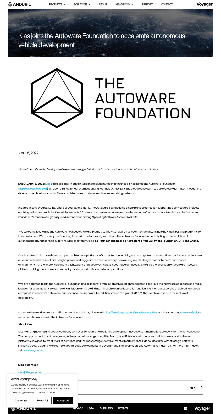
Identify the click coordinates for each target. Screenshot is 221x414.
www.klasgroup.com (34, 350)
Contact (166, 4)
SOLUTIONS (80, 4)
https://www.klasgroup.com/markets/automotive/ (131, 312)
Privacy (78, 408)
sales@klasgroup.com (29, 372)
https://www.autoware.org (33, 188)
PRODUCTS (55, 4)
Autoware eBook (188, 312)
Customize (21, 400)
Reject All (42, 400)
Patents (123, 408)
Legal (91, 408)
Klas (47, 183)
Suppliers (106, 408)
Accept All (63, 400)
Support (147, 4)
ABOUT (103, 4)
